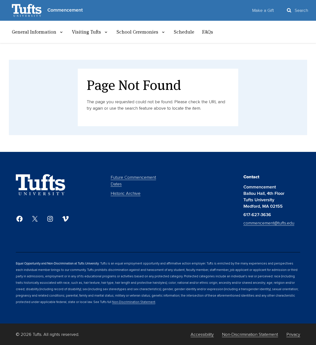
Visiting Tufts (86, 32)
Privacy (293, 334)
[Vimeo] (65, 219)
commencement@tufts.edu (268, 223)
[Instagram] (50, 219)
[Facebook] (19, 219)
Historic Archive (125, 193)
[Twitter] (35, 219)
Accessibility (202, 334)
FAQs (207, 32)
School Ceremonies (137, 32)
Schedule (184, 32)
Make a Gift (263, 10)
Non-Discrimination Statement (133, 302)
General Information (34, 32)
